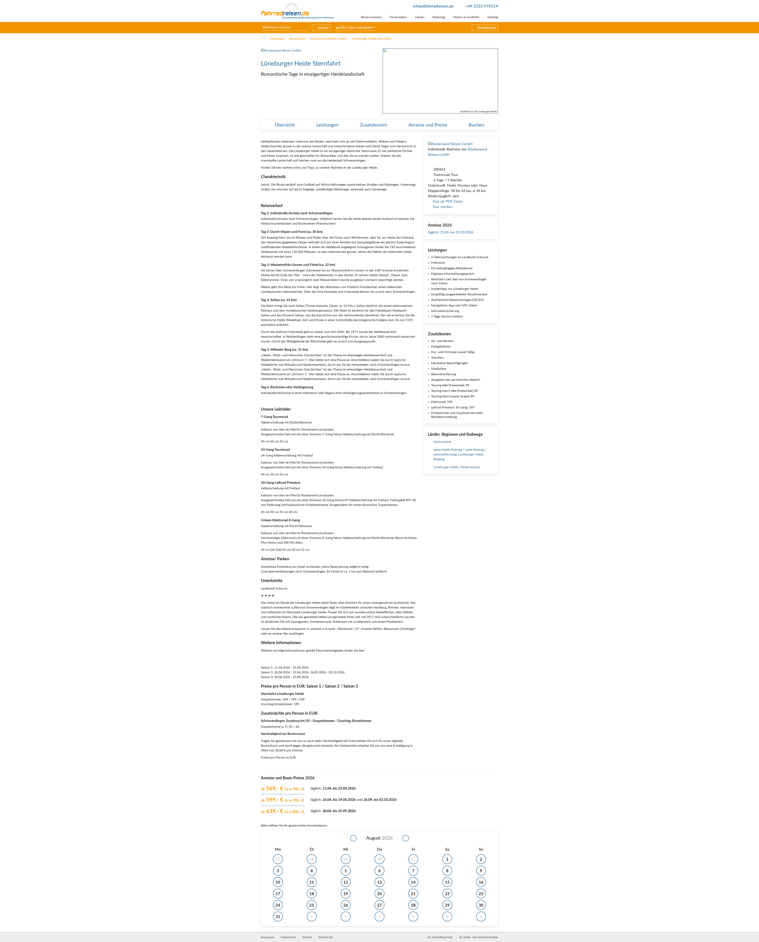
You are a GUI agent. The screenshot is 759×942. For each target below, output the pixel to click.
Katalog (492, 17)
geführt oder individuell (354, 27)
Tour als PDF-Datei (447, 201)
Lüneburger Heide (445, 467)
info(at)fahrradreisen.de (433, 6)
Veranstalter (398, 17)
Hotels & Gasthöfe (466, 17)
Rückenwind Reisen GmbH (328, 38)
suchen (323, 28)
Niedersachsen (470, 467)
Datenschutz (288, 937)
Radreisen (277, 38)
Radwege (439, 17)
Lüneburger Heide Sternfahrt (372, 38)
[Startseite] (263, 38)
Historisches (325, 937)
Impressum (267, 937)
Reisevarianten (371, 17)
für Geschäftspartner (440, 937)
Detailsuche (486, 28)
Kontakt (307, 937)
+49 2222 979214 (481, 6)
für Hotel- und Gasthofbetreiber (478, 937)
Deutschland (442, 441)
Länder (420, 17)
